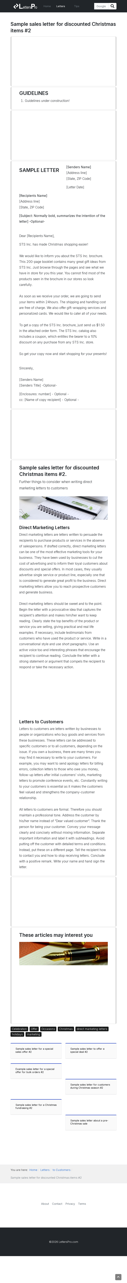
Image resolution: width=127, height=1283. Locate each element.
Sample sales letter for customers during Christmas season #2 (90, 1086)
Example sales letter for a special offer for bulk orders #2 (34, 1070)
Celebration (19, 1029)
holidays (17, 1034)
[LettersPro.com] (25, 6)
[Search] (112, 6)
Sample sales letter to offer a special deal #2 (87, 1050)
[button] (62, 6)
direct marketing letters (92, 1029)
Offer (34, 1029)
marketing (33, 1034)
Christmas (66, 1029)
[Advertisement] (63, 61)
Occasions (48, 1029)
